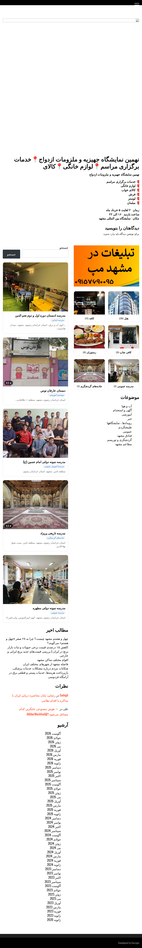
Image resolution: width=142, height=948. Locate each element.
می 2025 (55, 797)
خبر (129, 418)
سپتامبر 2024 (52, 830)
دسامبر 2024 (53, 818)
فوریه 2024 (54, 860)
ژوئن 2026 (54, 742)
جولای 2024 (53, 839)
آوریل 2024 (54, 852)
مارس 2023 (53, 907)
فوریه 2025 (54, 809)
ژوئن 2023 (54, 894)
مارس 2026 (53, 754)
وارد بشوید (109, 233)
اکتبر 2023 (54, 877)
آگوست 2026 (53, 733)
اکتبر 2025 (54, 775)
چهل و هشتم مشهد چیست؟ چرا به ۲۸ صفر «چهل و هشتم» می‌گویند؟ (37, 640)
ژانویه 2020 (54, 919)
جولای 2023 (54, 890)
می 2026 (55, 746)
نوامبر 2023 (54, 873)
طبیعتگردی (125, 427)
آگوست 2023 (53, 886)
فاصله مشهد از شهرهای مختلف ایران (45, 664)
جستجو (64, 247)
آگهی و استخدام (122, 410)
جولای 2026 (54, 737)
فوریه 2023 (54, 911)
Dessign (135, 943)
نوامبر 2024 (54, 822)
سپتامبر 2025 (53, 780)
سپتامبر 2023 (53, 881)
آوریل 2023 (54, 903)
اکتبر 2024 (54, 826)
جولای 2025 (54, 788)
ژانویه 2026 (54, 763)
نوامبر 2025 (54, 771)
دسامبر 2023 (53, 869)
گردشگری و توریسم (119, 439)
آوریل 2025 (54, 801)
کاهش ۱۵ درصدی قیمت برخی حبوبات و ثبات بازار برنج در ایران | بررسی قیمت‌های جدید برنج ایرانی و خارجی (37, 651)
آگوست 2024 (53, 835)
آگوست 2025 (53, 784)
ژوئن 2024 (54, 843)
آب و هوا (127, 406)
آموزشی (127, 414)
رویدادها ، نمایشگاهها (119, 423)
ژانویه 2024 (54, 864)
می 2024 (55, 848)
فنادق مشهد (124, 435)
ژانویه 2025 (54, 814)
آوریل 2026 (54, 750)
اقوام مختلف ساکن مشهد (52, 659)
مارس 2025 (53, 805)
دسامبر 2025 (53, 767)
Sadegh (64, 695)
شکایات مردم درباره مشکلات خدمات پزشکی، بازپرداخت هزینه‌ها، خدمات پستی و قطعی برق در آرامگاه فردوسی (38, 672)
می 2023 (55, 898)
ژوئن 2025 (54, 792)
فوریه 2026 (54, 759)
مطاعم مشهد (123, 444)
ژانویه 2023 (54, 915)
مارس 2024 (53, 856)
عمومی (127, 431)
